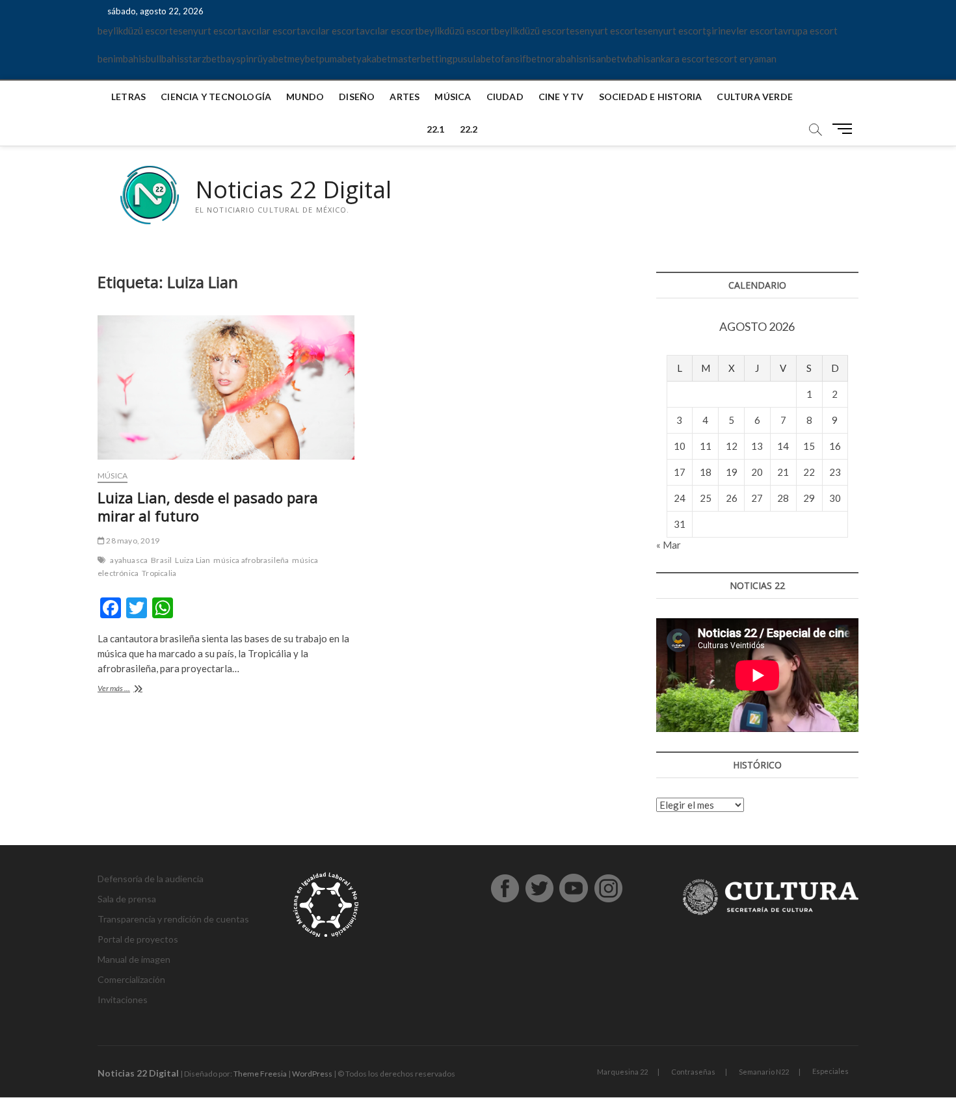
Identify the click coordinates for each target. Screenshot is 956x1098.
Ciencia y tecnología (216, 96)
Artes (404, 96)
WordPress (312, 1073)
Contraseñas (693, 1071)
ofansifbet (517, 58)
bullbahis (165, 58)
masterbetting (422, 58)
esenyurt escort (207, 30)
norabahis (561, 58)
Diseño (357, 96)
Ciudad (505, 96)
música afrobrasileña (251, 560)
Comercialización (131, 979)
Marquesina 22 (622, 1071)
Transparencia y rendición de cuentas (173, 918)
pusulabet (474, 58)
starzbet (202, 58)
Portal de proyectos (138, 939)
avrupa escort (808, 30)
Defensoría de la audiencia (151, 878)
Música (452, 96)
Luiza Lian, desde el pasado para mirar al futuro (208, 506)
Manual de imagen (134, 959)
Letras (128, 96)
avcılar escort (270, 30)
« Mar (668, 545)
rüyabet (270, 58)
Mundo (305, 96)
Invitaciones (123, 999)
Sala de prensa (127, 898)
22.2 (469, 129)
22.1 (436, 129)
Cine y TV (561, 96)
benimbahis (122, 58)
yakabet (373, 58)
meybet (303, 58)
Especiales (830, 1071)
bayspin (237, 58)
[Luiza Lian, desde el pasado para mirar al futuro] (226, 387)
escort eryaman (743, 58)
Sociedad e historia (650, 96)
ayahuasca (129, 560)
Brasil (161, 560)
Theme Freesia (260, 1073)
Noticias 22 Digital (293, 190)
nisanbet (601, 58)
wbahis (635, 58)
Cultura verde (755, 96)
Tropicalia (159, 573)
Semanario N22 (764, 1071)
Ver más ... (125, 689)
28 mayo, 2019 (132, 540)
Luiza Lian (192, 560)
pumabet (337, 58)
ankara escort (680, 58)
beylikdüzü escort (135, 30)
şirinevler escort (742, 30)
